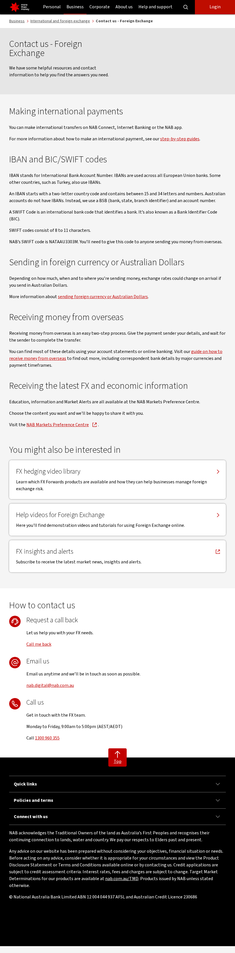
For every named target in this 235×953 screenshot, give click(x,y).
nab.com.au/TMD (121, 879)
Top (118, 761)
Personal (52, 7)
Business (75, 7)
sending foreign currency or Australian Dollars (103, 297)
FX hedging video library (48, 471)
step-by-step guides (179, 139)
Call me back (38, 644)
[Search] (186, 7)
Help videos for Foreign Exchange (60, 515)
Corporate (99, 7)
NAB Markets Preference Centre (57, 425)
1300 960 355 (47, 738)
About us (124, 7)
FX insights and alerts (44, 551)
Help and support (155, 7)
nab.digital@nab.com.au (50, 685)
